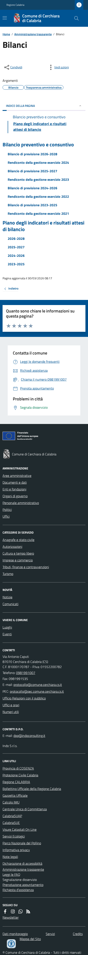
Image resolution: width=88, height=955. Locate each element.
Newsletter (11, 917)
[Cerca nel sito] (75, 18)
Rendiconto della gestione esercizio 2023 (38, 179)
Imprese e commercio (18, 560)
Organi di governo (15, 496)
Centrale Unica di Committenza (25, 809)
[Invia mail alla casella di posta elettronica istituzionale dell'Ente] (37, 684)
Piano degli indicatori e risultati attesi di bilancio (43, 226)
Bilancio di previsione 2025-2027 (32, 171)
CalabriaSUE (11, 822)
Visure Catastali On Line (20, 829)
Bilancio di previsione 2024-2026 (32, 188)
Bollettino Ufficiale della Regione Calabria (32, 788)
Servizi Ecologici (14, 836)
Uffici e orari (11, 705)
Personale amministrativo (21, 502)
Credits (78, 933)
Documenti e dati (15, 482)
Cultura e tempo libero (18, 553)
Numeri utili (11, 711)
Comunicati (10, 603)
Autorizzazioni (12, 546)
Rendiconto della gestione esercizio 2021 (38, 213)
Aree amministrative (17, 475)
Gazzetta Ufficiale (15, 795)
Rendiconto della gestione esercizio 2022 (38, 196)
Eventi (7, 634)
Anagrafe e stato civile (18, 539)
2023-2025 (16, 264)
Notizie (7, 597)
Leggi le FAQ (11, 874)
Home (6, 34)
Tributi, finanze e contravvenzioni (26, 566)
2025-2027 (16, 247)
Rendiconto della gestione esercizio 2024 (38, 162)
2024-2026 (16, 255)
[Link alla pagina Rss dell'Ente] (28, 911)
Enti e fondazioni (14, 489)
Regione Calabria (15, 5)
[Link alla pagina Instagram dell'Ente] (12, 911)
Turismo (8, 573)
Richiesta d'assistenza (18, 889)
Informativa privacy (16, 849)
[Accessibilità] (11, 943)
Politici (7, 509)
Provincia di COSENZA (18, 768)
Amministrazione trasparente (33, 34)
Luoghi (7, 627)
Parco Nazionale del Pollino (22, 843)
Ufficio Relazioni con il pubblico (24, 698)
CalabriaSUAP (12, 815)
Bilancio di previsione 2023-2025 (32, 205)
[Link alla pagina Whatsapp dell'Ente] (20, 911)
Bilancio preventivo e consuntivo (38, 144)
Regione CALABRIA (16, 781)
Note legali (10, 856)
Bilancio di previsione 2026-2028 (32, 154)
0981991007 (25, 672)
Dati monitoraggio (15, 933)
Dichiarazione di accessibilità (22, 863)
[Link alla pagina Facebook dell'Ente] (5, 911)
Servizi (50, 933)
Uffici (6, 516)
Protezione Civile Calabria (20, 775)
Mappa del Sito (30, 938)
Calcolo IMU (11, 802)
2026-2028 (16, 238)
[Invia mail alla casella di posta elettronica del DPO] (29, 735)
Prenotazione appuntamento (23, 884)
